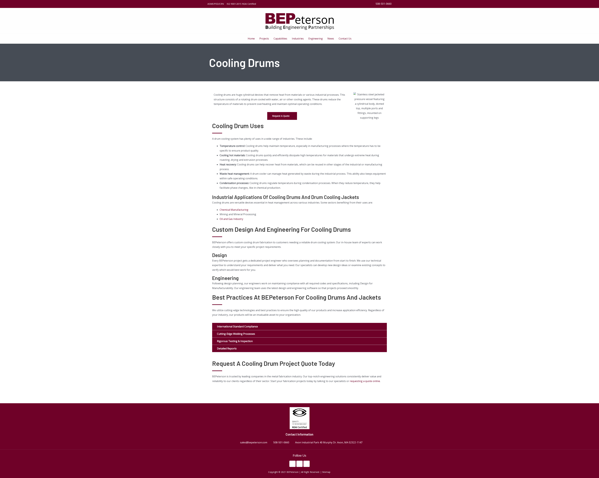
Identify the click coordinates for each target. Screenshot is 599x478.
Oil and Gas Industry (231, 219)
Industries (298, 38)
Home (251, 38)
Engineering (315, 38)
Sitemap (326, 472)
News (330, 38)
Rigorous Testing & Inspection (235, 341)
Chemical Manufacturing (234, 209)
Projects (264, 38)
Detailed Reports (227, 348)
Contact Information (299, 434)
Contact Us (345, 38)
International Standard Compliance (237, 326)
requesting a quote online (365, 381)
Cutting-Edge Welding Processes (236, 334)
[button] (299, 326)
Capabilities (280, 38)
